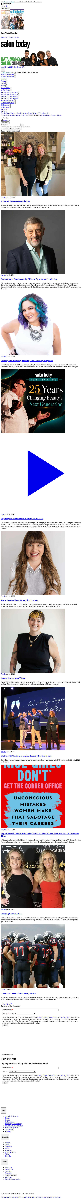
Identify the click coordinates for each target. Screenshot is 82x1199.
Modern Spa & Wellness (33, 2)
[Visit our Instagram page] (9, 4)
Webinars (25, 113)
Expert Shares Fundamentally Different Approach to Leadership (29, 279)
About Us (4, 115)
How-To (46, 113)
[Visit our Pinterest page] (4, 4)
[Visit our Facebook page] (1, 4)
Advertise (18, 115)
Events (3, 83)
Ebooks (19, 113)
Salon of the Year (19, 2)
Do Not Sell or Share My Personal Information (45, 1197)
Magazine (13, 113)
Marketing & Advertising (9, 92)
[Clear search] (23, 125)
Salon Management (7, 100)
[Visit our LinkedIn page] (6, 4)
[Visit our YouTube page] (10, 4)
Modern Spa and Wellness (9, 96)
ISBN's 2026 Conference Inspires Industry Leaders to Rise (26, 756)
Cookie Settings (34, 115)
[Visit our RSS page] (7, 4)
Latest (8, 131)
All (2, 129)
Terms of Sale (24, 1197)
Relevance (15, 131)
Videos (40, 113)
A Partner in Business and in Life (15, 201)
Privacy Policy (6, 1197)
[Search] (21, 125)
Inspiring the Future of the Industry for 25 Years (22, 519)
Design (3, 79)
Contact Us (11, 115)
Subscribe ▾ (5, 8)
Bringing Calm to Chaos (11, 914)
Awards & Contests (7, 74)
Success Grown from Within (13, 678)
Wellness (4, 109)
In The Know (5, 88)
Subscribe (4, 37)
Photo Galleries (33, 113)
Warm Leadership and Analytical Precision (20, 600)
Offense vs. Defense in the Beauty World (18, 993)
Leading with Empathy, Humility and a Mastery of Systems (27, 361)
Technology (5, 105)
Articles (3, 113)
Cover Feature (9, 2)
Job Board (43, 115)
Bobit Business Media (54, 115)
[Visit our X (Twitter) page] (3, 4)
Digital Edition (14, 37)
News (8, 113)
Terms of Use (15, 1197)
